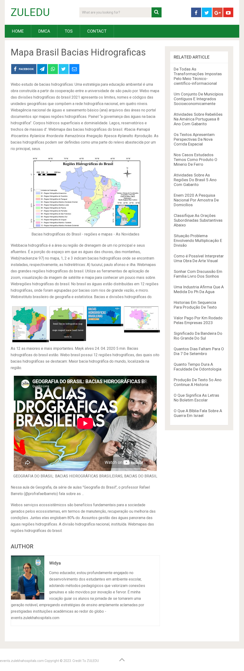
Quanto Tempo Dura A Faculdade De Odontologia (197, 366)
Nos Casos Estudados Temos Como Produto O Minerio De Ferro (195, 159)
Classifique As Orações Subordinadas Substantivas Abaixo (198, 220)
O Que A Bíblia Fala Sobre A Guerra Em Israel (198, 413)
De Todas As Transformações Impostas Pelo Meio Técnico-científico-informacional (198, 76)
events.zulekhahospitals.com (22, 661)
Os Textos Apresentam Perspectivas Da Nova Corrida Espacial (194, 139)
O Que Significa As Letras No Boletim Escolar (196, 397)
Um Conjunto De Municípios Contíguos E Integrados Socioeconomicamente (198, 99)
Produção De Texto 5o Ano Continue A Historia (198, 382)
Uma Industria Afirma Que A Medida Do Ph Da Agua (199, 289)
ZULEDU (30, 12)
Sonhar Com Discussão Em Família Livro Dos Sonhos (198, 274)
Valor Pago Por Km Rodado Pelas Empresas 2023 (198, 320)
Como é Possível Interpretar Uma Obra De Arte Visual (199, 258)
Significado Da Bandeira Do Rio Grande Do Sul (198, 336)
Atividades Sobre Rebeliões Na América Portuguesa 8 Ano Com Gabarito (198, 119)
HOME (18, 31)
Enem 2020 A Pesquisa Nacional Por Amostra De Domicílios (196, 200)
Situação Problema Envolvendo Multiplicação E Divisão (198, 240)
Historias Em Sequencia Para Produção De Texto (195, 305)
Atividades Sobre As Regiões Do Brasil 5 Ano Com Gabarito (195, 180)
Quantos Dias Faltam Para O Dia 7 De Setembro (199, 351)
